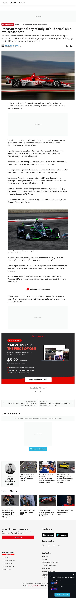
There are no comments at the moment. (38, 418)
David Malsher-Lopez (12, 45)
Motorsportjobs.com (8, 560)
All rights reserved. (47, 585)
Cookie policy (39, 583)
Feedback (45, 556)
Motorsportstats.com (8, 566)
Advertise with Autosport (49, 565)
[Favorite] (67, 46)
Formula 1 (4, 3)
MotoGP (13, 3)
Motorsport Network (34, 585)
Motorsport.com (7, 563)
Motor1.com (5, 557)
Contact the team (47, 568)
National (22, 3)
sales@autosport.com (48, 571)
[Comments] (72, 46)
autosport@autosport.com (50, 562)
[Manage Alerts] (40, 392)
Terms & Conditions (27, 583)
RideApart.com (6, 569)
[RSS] (59, 545)
